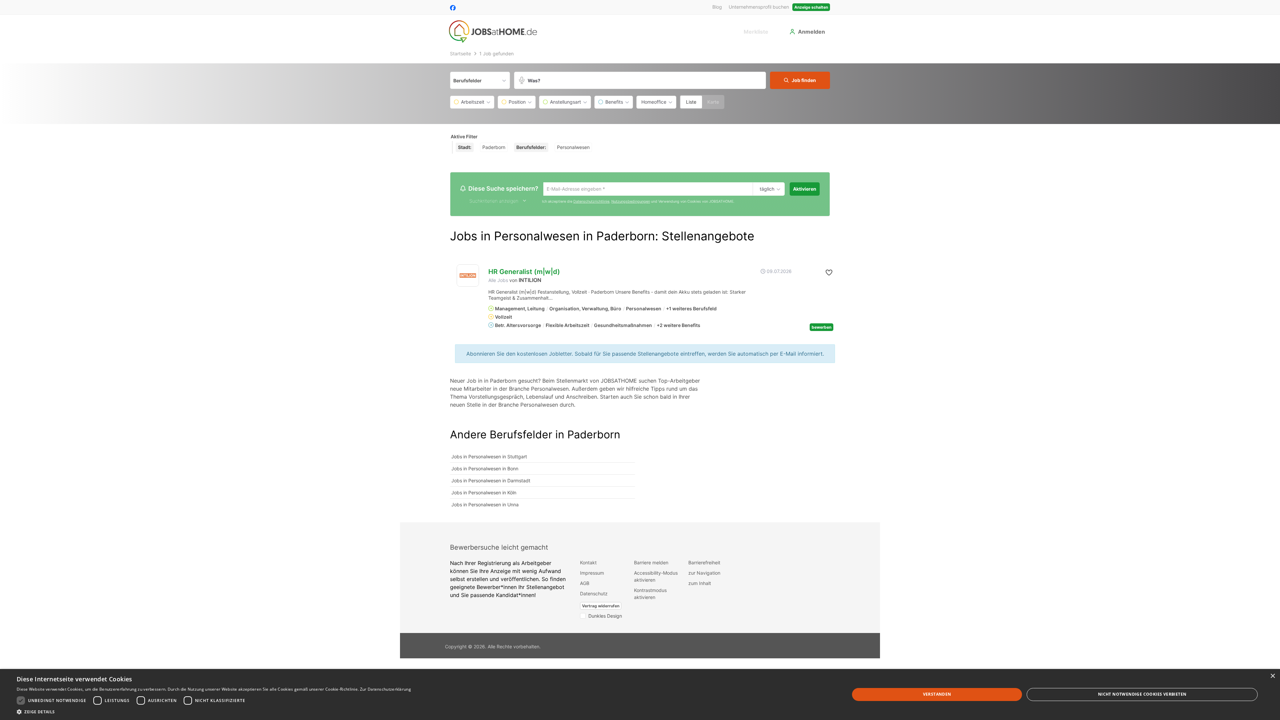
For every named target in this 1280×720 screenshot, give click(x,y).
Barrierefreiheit (704, 563)
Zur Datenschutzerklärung (385, 689)
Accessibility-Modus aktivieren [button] (656, 577)
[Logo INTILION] (468, 276)
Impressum (592, 573)
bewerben (821, 328)
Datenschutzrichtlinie (591, 202)
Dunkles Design (605, 617)
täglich (765, 189)
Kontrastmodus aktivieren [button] (650, 594)
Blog (717, 6)
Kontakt (588, 563)
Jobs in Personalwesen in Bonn (484, 469)
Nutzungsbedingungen (630, 202)
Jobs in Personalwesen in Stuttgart (489, 457)
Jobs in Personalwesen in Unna (485, 505)
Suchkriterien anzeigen (493, 202)
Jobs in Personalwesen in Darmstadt (490, 481)
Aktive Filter (464, 136)
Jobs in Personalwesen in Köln (483, 493)
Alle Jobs (498, 281)
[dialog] (640, 694)
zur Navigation (704, 573)
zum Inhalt (699, 584)
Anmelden (811, 31)
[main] (640, 285)
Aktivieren (804, 189)
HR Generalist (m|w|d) (524, 273)
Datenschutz (594, 594)
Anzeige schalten (811, 7)
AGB (584, 584)
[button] (800, 80)
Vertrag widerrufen (600, 606)
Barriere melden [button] (651, 563)
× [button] (1272, 676)
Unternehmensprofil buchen (759, 6)
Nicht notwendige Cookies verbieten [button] (1142, 694)
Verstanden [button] (937, 694)
